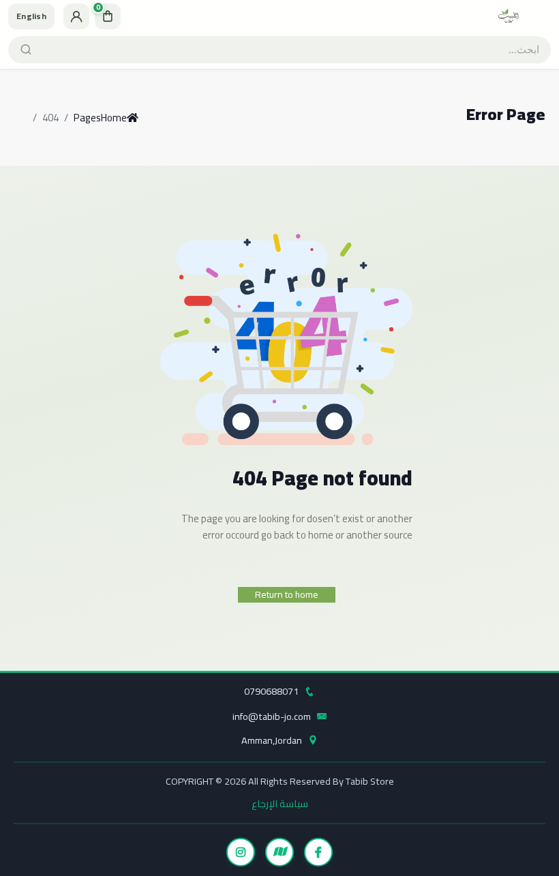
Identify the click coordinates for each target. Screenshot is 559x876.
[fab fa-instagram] (240, 852)
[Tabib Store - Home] (508, 16)
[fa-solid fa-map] (279, 852)
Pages (87, 117)
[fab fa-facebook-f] (318, 852)
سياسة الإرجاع (280, 803)
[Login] (76, 16)
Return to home (286, 594)
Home (114, 117)
